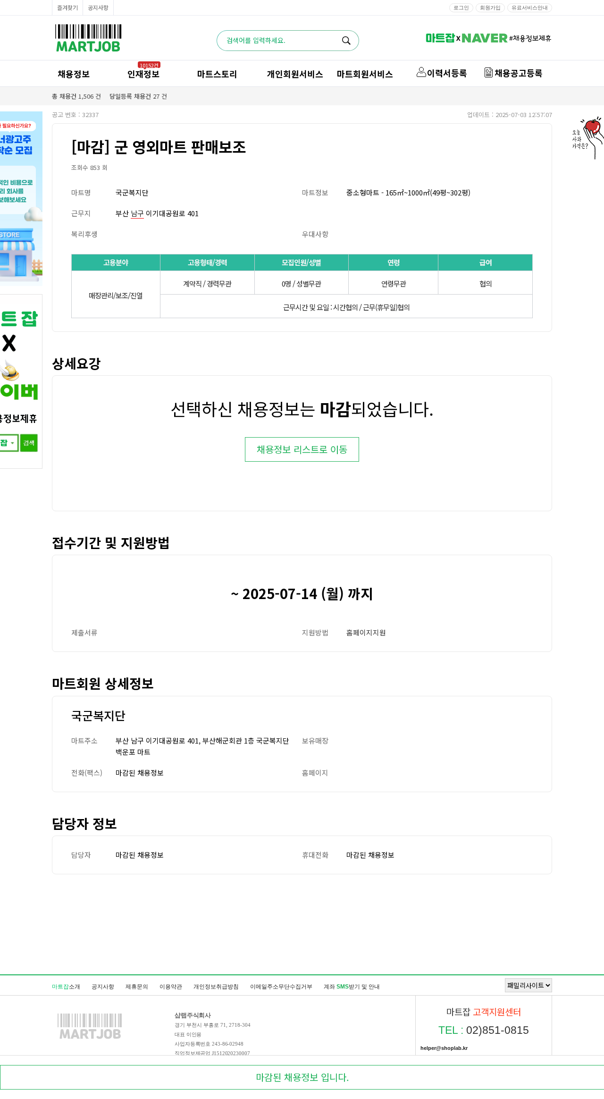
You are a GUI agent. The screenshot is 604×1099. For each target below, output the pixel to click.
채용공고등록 (519, 73)
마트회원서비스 (365, 74)
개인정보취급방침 (216, 986)
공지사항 (98, 7)
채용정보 (74, 74)
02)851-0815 (483, 1030)
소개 (66, 986)
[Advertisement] (302, 924)
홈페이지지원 (366, 632)
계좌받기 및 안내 (352, 986)
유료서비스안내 (530, 7)
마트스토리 (217, 74)
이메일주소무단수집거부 (281, 986)
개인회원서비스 (295, 74)
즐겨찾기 (67, 7)
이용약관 (170, 986)
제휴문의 (137, 986)
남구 (137, 213)
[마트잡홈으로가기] (89, 1038)
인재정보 (143, 74)
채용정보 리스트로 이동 (302, 449)
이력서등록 (447, 73)
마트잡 (88, 38)
